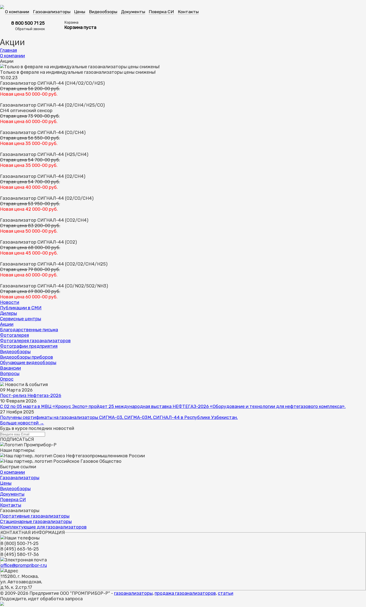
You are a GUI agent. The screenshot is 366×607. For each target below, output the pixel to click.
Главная (8, 50)
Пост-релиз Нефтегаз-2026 (30, 395)
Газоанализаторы (51, 11)
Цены (79, 11)
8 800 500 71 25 (28, 23)
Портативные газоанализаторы (34, 516)
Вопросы (9, 373)
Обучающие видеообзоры (28, 362)
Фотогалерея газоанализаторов (35, 340)
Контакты (188, 11)
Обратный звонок (30, 29)
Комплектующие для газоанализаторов (43, 527)
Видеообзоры (103, 11)
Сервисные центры (20, 319)
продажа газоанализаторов (185, 593)
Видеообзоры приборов (26, 357)
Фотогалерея (14, 335)
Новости (9, 302)
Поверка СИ (161, 11)
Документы (133, 11)
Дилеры (8, 313)
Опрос (6, 379)
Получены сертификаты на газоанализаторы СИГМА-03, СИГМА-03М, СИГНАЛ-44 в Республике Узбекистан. (119, 417)
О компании (17, 11)
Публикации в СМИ (21, 308)
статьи (225, 593)
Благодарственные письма (29, 330)
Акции (6, 324)
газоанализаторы (133, 593)
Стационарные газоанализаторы (36, 521)
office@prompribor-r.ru (23, 565)
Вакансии (10, 368)
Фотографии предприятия (29, 346)
